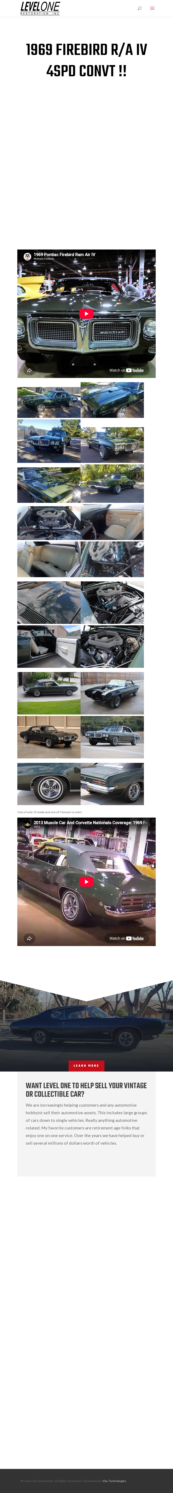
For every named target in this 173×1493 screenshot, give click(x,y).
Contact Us (128, 1159)
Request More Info (41, 959)
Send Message (135, 1441)
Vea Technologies (114, 1481)
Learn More (86, 1066)
